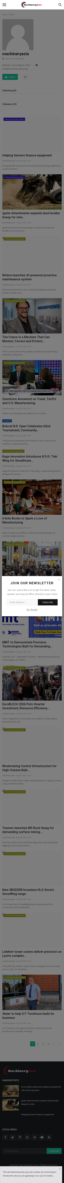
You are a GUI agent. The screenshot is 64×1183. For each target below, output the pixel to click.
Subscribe (48, 602)
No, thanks (32, 609)
